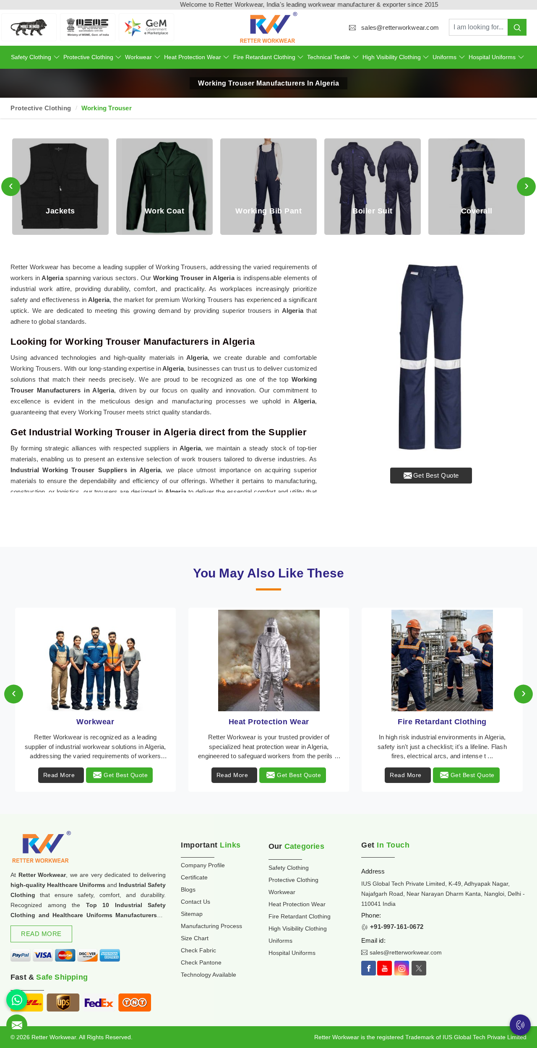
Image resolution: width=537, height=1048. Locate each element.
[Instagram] (401, 968)
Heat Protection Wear (192, 57)
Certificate (194, 877)
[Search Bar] (517, 27)
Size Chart (195, 938)
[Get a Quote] (16, 1024)
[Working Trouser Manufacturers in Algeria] (431, 357)
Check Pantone (201, 962)
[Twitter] (419, 968)
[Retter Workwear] (268, 27)
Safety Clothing (31, 57)
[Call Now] (520, 1024)
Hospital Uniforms (492, 57)
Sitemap (192, 913)
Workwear (138, 57)
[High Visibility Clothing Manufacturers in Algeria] (442, 660)
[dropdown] (56, 57)
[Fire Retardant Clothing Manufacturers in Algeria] (268, 660)
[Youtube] (384, 968)
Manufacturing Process (211, 926)
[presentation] (10, 186)
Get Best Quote (436, 475)
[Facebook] (368, 968)
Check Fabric (198, 950)
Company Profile (203, 865)
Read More (59, 775)
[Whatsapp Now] (16, 999)
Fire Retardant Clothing (264, 57)
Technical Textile (328, 57)
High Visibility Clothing (391, 57)
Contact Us (195, 901)
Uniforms (444, 57)
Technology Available (208, 974)
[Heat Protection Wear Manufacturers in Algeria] (95, 660)
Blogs (188, 889)
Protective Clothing (88, 57)
